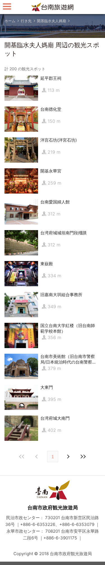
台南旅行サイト (52, 7)
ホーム (9, 21)
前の (68, 456)
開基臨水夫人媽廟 (51, 21)
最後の (83, 456)
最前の (22, 456)
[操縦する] (7, 6)
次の (37, 456)
